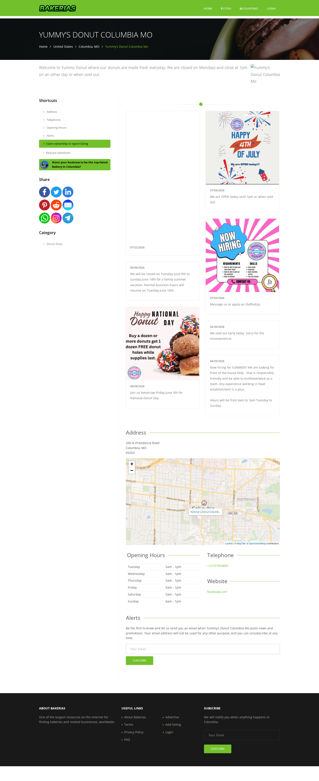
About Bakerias (135, 717)
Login (271, 8)
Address (51, 112)
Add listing (173, 724)
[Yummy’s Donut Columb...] (204, 502)
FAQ (127, 739)
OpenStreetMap (257, 543)
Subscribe (139, 660)
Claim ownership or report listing (67, 144)
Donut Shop (54, 244)
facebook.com (217, 592)
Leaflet (228, 543)
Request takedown (58, 153)
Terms (128, 724)
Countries (250, 8)
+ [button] (131, 464)
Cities (226, 8)
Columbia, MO (89, 46)
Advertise (172, 717)
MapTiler (241, 543)
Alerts (50, 136)
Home (208, 8)
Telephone (53, 120)
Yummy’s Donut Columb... (205, 512)
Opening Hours (56, 128)
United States (63, 46)
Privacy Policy (133, 732)
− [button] (131, 470)
